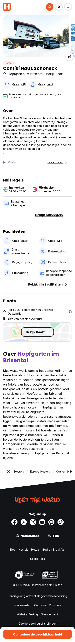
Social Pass (37, 558)
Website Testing (27, 614)
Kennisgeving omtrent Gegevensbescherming (37, 596)
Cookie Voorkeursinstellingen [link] (37, 623)
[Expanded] (8, 471)
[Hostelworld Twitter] (24, 522)
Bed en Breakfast (53, 549)
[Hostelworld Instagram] (33, 522)
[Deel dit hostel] (69, 56)
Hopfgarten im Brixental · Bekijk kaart (35, 74)
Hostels (23, 549)
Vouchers (55, 605)
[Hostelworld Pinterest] (51, 522)
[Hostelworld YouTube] (42, 522)
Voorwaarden (22, 605)
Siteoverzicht (49, 614)
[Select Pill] (49, 7)
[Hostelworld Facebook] (14, 522)
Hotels (35, 549)
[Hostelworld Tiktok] (61, 522)
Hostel (8, 63)
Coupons (40, 605)
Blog (12, 549)
